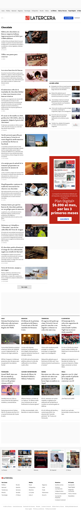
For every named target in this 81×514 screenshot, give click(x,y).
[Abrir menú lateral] (2, 18)
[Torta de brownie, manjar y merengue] (36, 273)
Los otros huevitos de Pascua (11, 70)
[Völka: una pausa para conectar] (36, 59)
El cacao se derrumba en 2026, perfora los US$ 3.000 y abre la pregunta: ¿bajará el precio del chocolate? (12, 119)
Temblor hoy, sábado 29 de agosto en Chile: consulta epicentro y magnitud (61, 124)
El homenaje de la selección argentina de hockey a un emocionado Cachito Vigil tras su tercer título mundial (70, 326)
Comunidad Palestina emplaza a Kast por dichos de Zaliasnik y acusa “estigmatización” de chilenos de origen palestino (10, 350)
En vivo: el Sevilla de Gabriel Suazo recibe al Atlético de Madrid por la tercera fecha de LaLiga (70, 350)
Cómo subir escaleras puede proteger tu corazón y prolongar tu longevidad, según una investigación (61, 109)
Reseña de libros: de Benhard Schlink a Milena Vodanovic (28, 377)
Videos (47, 11)
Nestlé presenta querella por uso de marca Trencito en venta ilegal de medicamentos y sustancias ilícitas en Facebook (12, 139)
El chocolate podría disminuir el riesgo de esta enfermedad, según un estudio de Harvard (12, 250)
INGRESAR (77, 18)
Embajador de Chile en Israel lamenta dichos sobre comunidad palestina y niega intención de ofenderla (61, 88)
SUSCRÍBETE (64, 219)
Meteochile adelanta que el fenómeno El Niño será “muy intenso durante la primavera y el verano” (61, 94)
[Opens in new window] (41, 468)
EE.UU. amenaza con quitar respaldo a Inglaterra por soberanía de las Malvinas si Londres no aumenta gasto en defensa (50, 402)
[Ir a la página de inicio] (40, 18)
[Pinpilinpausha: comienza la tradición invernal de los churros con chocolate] (36, 189)
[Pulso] (25, 468)
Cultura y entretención (29, 372)
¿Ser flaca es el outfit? (68, 398)
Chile (3, 318)
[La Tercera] (9, 468)
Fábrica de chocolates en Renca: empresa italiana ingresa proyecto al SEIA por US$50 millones (12, 35)
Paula (63, 372)
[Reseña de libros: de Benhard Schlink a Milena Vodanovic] (30, 390)
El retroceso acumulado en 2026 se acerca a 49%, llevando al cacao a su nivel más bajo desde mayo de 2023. (12, 126)
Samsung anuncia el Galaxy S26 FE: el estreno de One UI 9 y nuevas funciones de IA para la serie (10, 413)
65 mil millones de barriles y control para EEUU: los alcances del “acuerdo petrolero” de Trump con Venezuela (49, 414)
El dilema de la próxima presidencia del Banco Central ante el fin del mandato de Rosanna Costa (30, 325)
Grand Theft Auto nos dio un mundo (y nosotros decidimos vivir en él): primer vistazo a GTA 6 (9, 379)
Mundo (42, 11)
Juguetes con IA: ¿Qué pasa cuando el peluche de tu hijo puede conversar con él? (70, 378)
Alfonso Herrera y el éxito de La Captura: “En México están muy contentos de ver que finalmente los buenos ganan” (30, 401)
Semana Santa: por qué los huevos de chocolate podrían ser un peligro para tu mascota (12, 207)
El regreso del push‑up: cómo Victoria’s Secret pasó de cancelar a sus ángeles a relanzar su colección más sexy (50, 325)
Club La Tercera (62, 11)
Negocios (20, 11)
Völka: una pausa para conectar (9, 56)
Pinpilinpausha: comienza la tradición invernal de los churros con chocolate (11, 187)
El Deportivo (35, 11)
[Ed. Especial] (57, 468)
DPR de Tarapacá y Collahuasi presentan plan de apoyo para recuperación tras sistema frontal (10, 362)
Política (8, 11)
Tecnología (27, 11)
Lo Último (53, 11)
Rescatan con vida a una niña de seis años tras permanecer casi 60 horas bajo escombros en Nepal (50, 379)
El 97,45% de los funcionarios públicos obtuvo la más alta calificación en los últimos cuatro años (60, 117)
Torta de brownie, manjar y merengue (11, 269)
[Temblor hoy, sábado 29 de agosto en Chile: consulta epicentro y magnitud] (76, 125)
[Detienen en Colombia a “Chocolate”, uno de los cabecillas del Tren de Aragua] (36, 230)
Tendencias (45, 318)
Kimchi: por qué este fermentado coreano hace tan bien (70, 412)
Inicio (3, 11)
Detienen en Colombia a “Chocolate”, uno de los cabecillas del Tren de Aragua (12, 228)
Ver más (24, 287)
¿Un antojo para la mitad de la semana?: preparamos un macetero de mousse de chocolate (12, 167)
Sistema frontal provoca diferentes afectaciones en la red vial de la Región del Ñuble (10, 324)
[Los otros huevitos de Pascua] (36, 75)
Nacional (14, 11)
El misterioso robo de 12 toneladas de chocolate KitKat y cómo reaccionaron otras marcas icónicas (12, 93)
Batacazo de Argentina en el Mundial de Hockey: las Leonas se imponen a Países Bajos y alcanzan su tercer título (70, 363)
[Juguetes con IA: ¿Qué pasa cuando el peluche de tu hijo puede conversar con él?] (71, 390)
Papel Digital (72, 11)
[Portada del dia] (64, 188)
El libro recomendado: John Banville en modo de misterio (30, 411)
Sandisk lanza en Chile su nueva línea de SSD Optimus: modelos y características (9, 400)
